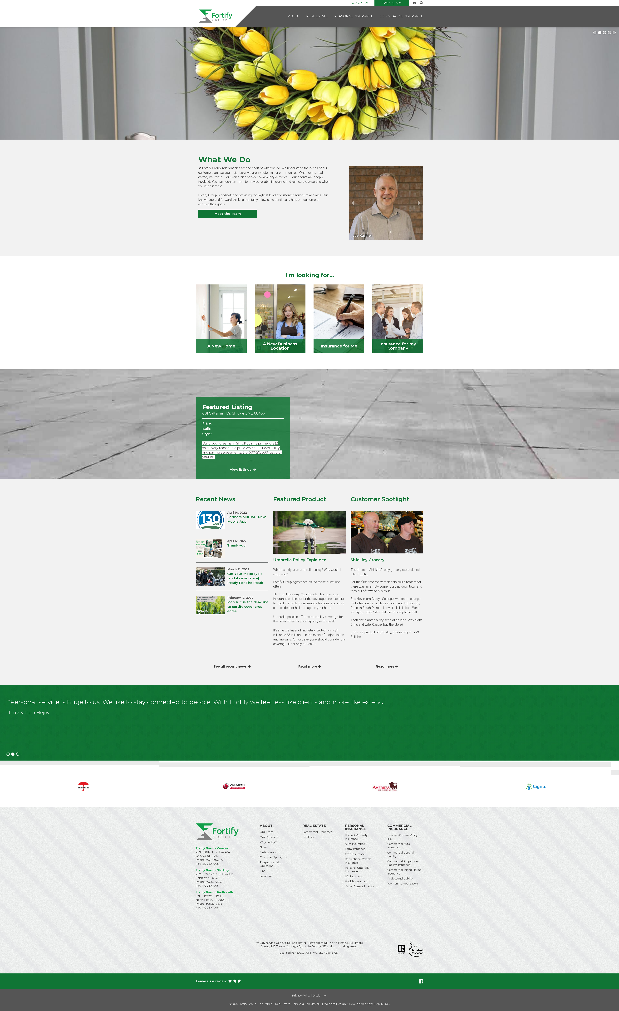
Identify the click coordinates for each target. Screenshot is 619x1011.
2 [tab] (599, 32)
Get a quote (392, 3)
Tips (262, 871)
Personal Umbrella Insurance (357, 869)
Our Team (266, 832)
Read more (307, 666)
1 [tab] (594, 32)
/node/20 (221, 318)
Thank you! (236, 545)
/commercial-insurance (397, 318)
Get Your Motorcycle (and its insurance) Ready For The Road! (245, 578)
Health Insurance (356, 881)
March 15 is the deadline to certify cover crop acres (247, 606)
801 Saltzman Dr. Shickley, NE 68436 (233, 413)
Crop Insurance (355, 854)
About (294, 16)
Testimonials (268, 852)
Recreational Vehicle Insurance (358, 861)
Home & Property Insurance (356, 837)
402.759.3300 (361, 3)
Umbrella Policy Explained (300, 559)
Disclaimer (319, 995)
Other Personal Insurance (361, 886)
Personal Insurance (353, 16)
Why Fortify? (268, 842)
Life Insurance (354, 876)
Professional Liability (400, 878)
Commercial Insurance (401, 16)
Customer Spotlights (273, 857)
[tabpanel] (309, 83)
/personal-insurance (339, 318)
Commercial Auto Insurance (398, 845)
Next (419, 202)
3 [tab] (604, 32)
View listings (241, 469)
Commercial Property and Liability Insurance (404, 863)
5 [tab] (614, 32)
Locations (266, 876)
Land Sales (309, 837)
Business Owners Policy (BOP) (402, 837)
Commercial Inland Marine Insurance (404, 871)
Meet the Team (227, 214)
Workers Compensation (402, 883)
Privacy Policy (301, 995)
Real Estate (317, 16)
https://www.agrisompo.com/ (83, 783)
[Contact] (415, 3)
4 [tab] (609, 32)
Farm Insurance (355, 848)
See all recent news (230, 666)
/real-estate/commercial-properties (280, 318)
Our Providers (269, 837)
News (263, 847)
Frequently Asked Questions (271, 864)
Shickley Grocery (367, 559)
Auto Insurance (355, 843)
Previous (353, 202)
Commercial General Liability (400, 854)
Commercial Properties (317, 832)
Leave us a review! (211, 981)
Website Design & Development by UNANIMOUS (357, 1004)
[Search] (421, 3)
